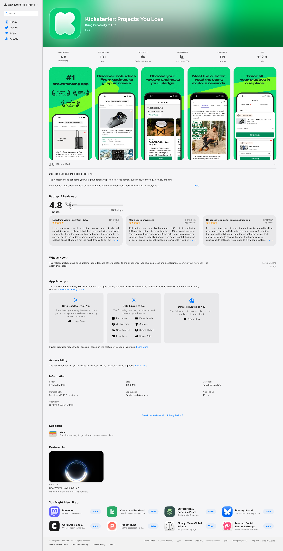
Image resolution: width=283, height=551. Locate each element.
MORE (116, 240)
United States (149, 541)
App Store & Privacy (79, 544)
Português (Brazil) (239, 541)
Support (111, 544)
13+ (205, 395)
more (196, 185)
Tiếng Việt (255, 541)
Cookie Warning (98, 544)
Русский (188, 541)
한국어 (226, 541)
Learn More (142, 347)
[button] (21, 22)
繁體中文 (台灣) (268, 541)
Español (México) (165, 541)
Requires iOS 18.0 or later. (62, 395)
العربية (179, 541)
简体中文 (199, 541)
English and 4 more (136, 395)
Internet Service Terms (58, 544)
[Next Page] (279, 113)
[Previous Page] (46, 113)
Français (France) (213, 541)
